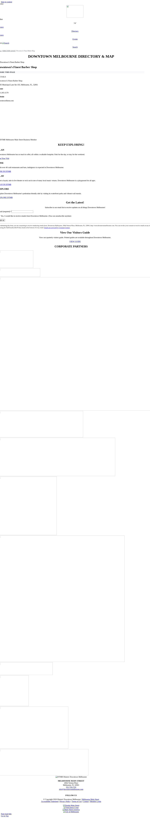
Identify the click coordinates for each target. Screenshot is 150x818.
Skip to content (6, 2)
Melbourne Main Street (90, 799)
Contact (86, 801)
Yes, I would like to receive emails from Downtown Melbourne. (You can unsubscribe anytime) (35, 216)
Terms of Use (77, 801)
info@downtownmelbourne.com (71, 789)
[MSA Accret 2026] (71, 810)
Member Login (95, 801)
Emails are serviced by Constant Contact (57, 228)
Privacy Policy (65, 801)
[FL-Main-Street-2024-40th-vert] (71, 805)
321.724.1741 (71, 787)
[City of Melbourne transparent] (71, 812)
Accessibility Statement (49, 801)
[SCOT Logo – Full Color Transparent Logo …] (71, 808)
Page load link (6, 814)
